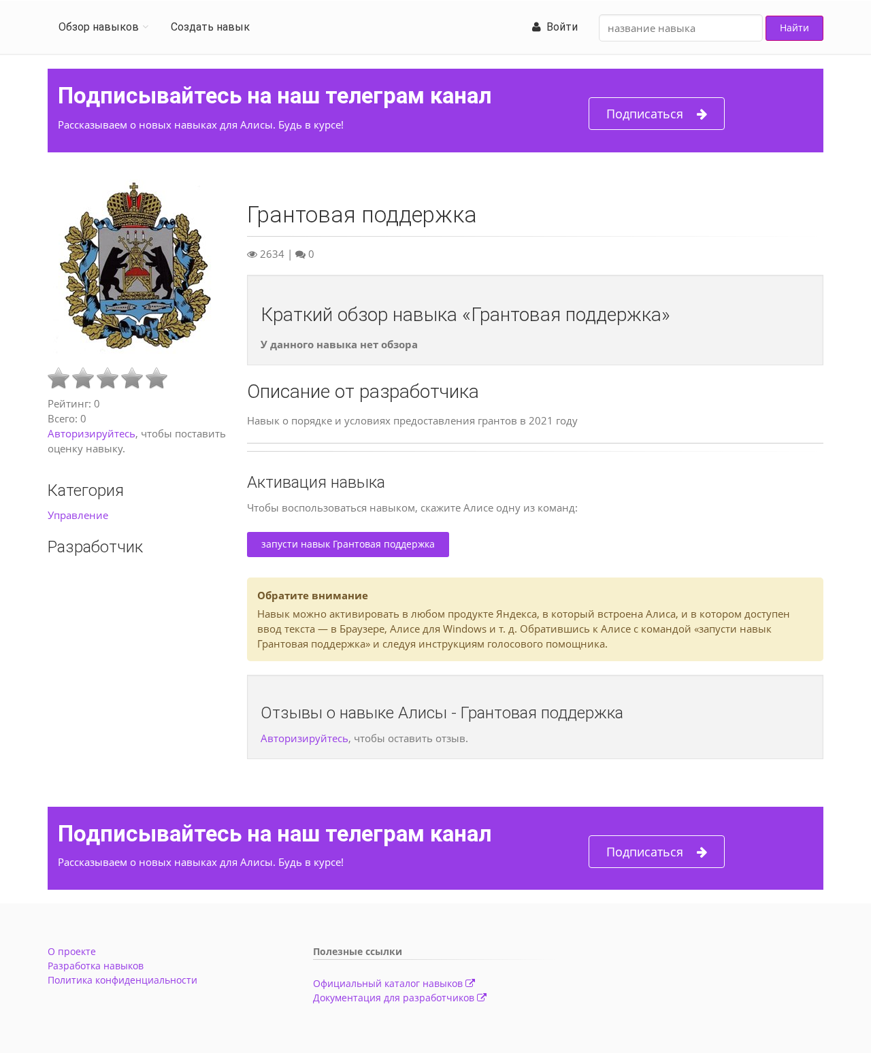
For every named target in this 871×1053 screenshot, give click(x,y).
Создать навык (210, 26)
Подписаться (644, 113)
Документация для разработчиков (395, 997)
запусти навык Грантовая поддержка (348, 543)
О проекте (72, 951)
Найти (794, 27)
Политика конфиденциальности (122, 979)
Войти (559, 26)
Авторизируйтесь (91, 433)
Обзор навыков (99, 26)
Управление (78, 515)
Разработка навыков (96, 965)
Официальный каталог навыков (389, 983)
